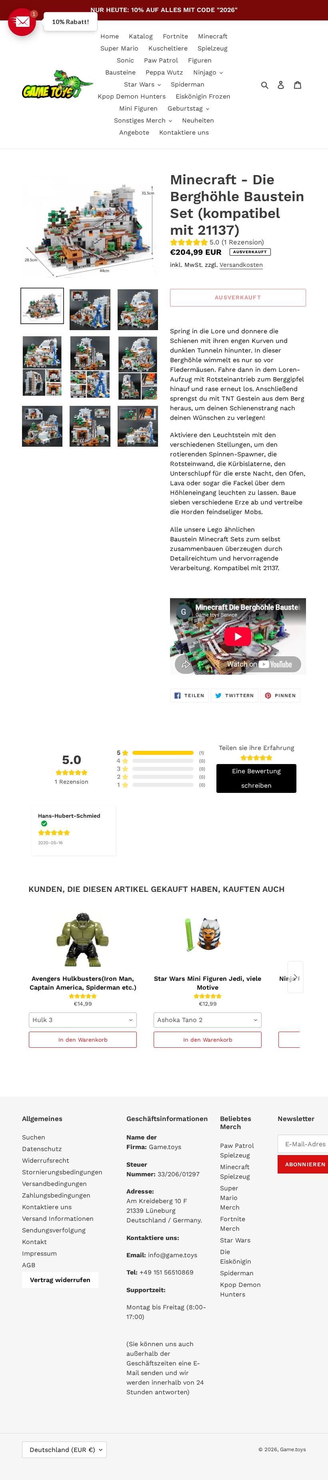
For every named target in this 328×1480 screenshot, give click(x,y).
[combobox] (83, 1020)
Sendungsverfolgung (54, 1230)
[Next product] (296, 977)
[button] (22, 22)
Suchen (33, 1137)
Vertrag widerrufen (60, 1280)
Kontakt (34, 1242)
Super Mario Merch (230, 1197)
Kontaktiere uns (47, 1207)
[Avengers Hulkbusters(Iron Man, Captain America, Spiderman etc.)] (83, 939)
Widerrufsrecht (45, 1160)
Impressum (39, 1253)
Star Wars (235, 1240)
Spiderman (237, 1273)
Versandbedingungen (54, 1184)
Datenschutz (42, 1149)
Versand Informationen (58, 1218)
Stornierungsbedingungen (62, 1172)
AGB (28, 1265)
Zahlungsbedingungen (56, 1195)
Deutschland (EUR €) (62, 1450)
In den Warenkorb (83, 1039)
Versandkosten (241, 264)
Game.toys (293, 1449)
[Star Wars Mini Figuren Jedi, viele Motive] (208, 939)
